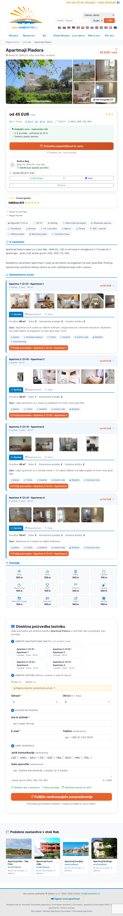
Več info (109, 35)
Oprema (17, 314)
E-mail (16, 731)
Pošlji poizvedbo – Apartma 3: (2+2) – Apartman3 (40, 486)
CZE (14, 757)
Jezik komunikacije (29, 752)
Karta (62, 185)
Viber (90, 178)
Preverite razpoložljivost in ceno (63, 146)
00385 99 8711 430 (23, 173)
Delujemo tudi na (13, 904)
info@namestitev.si (90, 893)
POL (87, 757)
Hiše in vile (94, 35)
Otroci (72, 695)
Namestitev (29, 35)
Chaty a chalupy (67, 908)
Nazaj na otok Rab (18, 212)
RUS (68, 757)
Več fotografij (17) (104, 99)
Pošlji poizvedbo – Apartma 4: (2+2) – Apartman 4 (40, 553)
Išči (110, 20)
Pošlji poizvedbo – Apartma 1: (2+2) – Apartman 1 (40, 347)
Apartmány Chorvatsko (61, 911)
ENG (23, 757)
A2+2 (30, 121)
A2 (36, 121)
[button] (61, 201)
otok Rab (27, 42)
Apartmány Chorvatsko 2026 (96, 904)
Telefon (74, 731)
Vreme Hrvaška (61, 35)
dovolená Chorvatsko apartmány (36, 904)
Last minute (78, 35)
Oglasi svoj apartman (67, 898)
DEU (33, 757)
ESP (50, 757)
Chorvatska (77, 904)
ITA (42, 757)
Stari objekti (36, 911)
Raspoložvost (34, 314)
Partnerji (46, 911)
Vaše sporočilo (27, 764)
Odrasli (16, 695)
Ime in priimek (20, 717)
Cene (50, 314)
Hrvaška (13, 35)
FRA (59, 757)
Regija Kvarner (13, 42)
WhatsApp (38, 178)
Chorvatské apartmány (82, 911)
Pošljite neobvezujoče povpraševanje (63, 797)
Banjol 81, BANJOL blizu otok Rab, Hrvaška (32, 55)
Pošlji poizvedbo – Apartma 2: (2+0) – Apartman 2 (40, 415)
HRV (78, 757)
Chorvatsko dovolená (61, 904)
